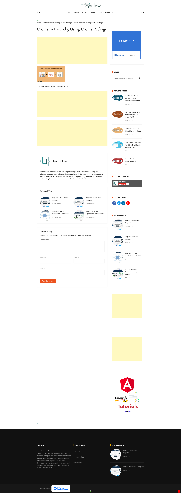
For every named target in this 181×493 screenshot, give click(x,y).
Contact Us (78, 462)
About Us (77, 452)
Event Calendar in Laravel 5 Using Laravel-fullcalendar (132, 98)
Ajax (100, 12)
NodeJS (84, 12)
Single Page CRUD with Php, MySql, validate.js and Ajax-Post (133, 144)
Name (43, 258)
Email (76, 258)
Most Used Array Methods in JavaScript (60, 212)
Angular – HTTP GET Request (133, 467)
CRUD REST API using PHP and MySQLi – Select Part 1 (132, 114)
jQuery (92, 12)
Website (43, 269)
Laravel (76, 12)
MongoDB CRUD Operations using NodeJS (95, 212)
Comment (44, 240)
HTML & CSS (109, 12)
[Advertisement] (72, 50)
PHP (69, 12)
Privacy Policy (79, 457)
